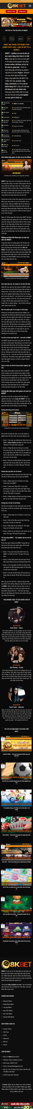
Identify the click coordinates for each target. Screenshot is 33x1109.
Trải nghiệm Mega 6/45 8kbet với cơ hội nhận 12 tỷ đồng (16, 808)
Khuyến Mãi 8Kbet (8, 1017)
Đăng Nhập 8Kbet (8, 1004)
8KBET (7, 53)
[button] (30, 5)
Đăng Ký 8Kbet (7, 1001)
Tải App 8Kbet (7, 1007)
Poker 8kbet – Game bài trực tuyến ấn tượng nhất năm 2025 (16, 835)
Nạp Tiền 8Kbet (7, 1011)
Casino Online (7, 1029)
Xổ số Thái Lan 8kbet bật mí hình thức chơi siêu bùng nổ (16, 888)
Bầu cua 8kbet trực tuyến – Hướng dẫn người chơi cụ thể (16, 915)
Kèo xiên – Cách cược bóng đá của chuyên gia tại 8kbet (16, 862)
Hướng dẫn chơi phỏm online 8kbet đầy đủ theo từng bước (16, 941)
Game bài (6, 1038)
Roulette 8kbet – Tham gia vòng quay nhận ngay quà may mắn (16, 754)
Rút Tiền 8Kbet (7, 1014)
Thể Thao (6, 1032)
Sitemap (16, 1075)
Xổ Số (5, 1035)
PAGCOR (25, 219)
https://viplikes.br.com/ (15, 1060)
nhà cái (26, 181)
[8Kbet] (16, 5)
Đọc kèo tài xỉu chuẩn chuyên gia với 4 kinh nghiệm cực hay (16, 781)
